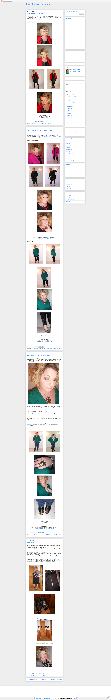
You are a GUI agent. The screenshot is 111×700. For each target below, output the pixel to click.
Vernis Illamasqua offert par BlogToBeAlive (44, 528)
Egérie (32, 675)
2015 (68, 87)
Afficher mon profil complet (75, 71)
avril (69, 113)
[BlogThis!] (39, 121)
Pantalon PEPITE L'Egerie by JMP (44, 340)
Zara (28, 535)
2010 (68, 122)
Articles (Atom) (47, 682)
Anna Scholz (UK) (69, 145)
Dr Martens (33, 123)
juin (69, 110)
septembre (70, 106)
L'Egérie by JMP (57, 559)
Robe (50, 123)
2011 (68, 121)
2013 (68, 91)
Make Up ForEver (51, 534)
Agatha (32, 534)
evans (35, 675)
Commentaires (70, 134)
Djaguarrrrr (68, 197)
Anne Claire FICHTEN (75, 69)
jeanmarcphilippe (44, 348)
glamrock (38, 123)
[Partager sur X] (40, 121)
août (69, 108)
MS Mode (42, 123)
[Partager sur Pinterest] (43, 121)
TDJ (67, 182)
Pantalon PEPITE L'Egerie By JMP (44, 238)
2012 (68, 93)
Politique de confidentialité (31, 688)
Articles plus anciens (56, 679)
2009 (68, 124)
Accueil (44, 679)
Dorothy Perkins (69, 149)
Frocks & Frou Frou (70, 199)
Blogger (78, 694)
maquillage (68, 184)
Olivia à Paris (68, 201)
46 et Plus (68, 141)
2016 (68, 86)
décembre (70, 94)
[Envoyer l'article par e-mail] (36, 121)
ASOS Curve (68, 143)
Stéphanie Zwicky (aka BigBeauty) (34, 416)
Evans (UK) (68, 151)
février (69, 117)
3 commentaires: (31, 673)
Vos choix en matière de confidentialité (62, 698)
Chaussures (68, 188)
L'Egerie (50, 348)
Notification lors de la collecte (43, 698)
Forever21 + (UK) (69, 153)
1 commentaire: (31, 121)
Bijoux (67, 186)
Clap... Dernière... (32, 543)
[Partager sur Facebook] (42, 121)
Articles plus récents (32, 679)
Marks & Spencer (69, 155)
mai (69, 111)
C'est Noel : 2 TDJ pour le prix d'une (39, 131)
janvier (69, 118)
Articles (69, 132)
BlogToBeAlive (30, 424)
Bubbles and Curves (38, 4)
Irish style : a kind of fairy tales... (39, 356)
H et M (32, 348)
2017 (68, 84)
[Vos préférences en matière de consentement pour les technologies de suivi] (109, 698)
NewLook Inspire (69, 158)
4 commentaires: (31, 532)
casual (38, 534)
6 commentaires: (31, 346)
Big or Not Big (68, 195)
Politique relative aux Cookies (43, 688)
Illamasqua (45, 534)
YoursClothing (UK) (70, 160)
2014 (68, 89)
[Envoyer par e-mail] (38, 121)
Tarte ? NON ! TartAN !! (35, 14)
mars (69, 115)
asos (35, 534)
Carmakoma (68, 147)
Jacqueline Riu (37, 348)
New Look (47, 123)
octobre (70, 104)
